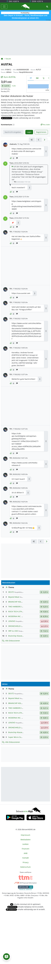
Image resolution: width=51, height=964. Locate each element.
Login (29, 132)
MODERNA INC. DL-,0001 (18, 616)
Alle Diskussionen (12, 640)
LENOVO (11, 621)
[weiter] (44, 140)
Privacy (25, 862)
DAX (13, 1)
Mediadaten (26, 839)
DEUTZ (11, 592)
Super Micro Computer (17, 737)
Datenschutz (25, 867)
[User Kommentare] (6, 957)
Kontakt (25, 858)
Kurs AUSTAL (10, 77)
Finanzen (25, 849)
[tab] (31, 78)
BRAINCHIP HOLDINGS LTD (19, 602)
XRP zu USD (13, 631)
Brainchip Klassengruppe (18, 636)
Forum (8, 59)
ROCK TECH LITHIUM (16, 611)
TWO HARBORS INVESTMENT (20, 606)
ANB (25, 853)
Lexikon (25, 844)
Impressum (25, 835)
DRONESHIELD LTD (16, 626)
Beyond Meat (13, 597)
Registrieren (41, 132)
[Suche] (47, 6)
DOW (37, 1)
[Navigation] (4, 6)
